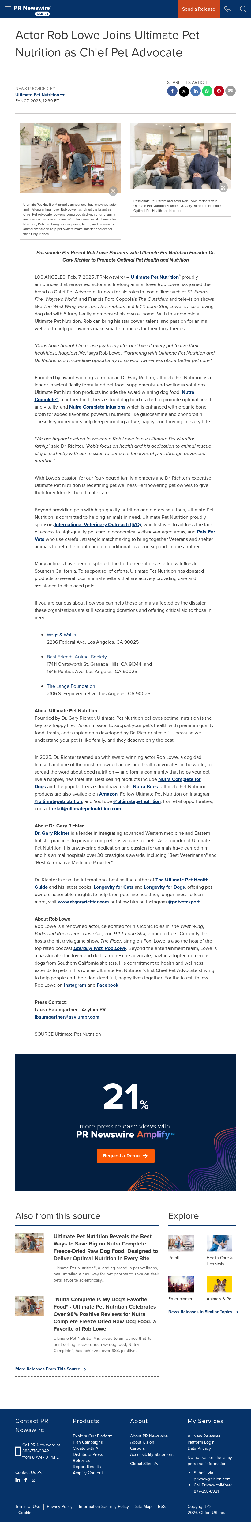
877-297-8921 (206, 1491)
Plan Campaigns (88, 1442)
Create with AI (86, 1448)
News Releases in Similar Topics (200, 1312)
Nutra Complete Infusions (97, 406)
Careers (137, 1448)
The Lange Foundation (71, 686)
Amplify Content (88, 1473)
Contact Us (26, 1473)
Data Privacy (199, 1448)
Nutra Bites (145, 786)
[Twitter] (33, 1480)
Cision (205, 1512)
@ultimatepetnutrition (58, 801)
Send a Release (198, 9)
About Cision (142, 1442)
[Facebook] (25, 1480)
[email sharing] (230, 92)
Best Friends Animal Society (77, 656)
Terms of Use (27, 1506)
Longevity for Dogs (164, 887)
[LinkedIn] (18, 1480)
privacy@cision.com (212, 1479)
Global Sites (142, 1464)
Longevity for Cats (113, 887)
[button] (70, 158)
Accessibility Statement (152, 1454)
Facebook (107, 985)
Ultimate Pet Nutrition (155, 277)
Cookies (26, 1512)
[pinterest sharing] (219, 92)
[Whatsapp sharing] (207, 92)
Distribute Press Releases (88, 1457)
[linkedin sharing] (195, 92)
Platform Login (201, 1442)
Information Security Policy (104, 1506)
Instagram (75, 985)
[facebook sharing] (172, 92)
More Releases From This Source (47, 1369)
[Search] (243, 9)
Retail (173, 1258)
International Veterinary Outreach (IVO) (98, 524)
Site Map (143, 1506)
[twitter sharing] (184, 92)
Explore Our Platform (92, 1436)
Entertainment (181, 1299)
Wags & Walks (61, 634)
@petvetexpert (184, 901)
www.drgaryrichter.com (83, 901)
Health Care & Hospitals (220, 1261)
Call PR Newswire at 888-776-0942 (41, 1448)
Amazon (108, 793)
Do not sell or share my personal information (210, 1460)
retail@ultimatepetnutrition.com (86, 808)
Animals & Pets (221, 1299)
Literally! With (99, 948)
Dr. (52, 833)
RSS (162, 1506)
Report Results (87, 1467)
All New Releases (204, 1436)
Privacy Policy (60, 1506)
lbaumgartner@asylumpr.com (67, 1016)
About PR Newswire (149, 1436)
